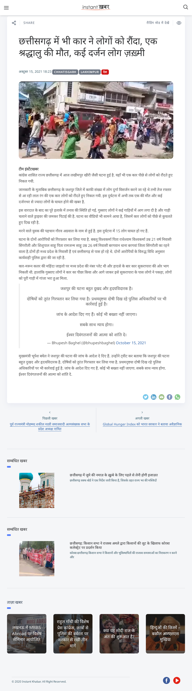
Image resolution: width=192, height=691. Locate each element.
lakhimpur (90, 72)
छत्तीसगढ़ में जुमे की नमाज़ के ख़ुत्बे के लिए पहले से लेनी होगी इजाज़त (114, 475)
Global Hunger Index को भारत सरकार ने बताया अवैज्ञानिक (142, 424)
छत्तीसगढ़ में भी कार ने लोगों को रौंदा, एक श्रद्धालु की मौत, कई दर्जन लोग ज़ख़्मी (88, 46)
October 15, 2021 (131, 342)
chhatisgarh (65, 72)
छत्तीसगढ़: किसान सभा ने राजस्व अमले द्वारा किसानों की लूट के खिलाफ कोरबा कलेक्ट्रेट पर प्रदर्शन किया (120, 545)
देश (105, 72)
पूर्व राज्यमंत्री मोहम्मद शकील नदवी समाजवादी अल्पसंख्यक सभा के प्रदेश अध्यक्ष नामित (50, 426)
